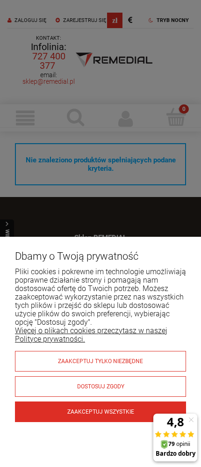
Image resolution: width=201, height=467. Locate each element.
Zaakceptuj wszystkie (100, 412)
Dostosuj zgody (100, 386)
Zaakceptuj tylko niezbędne (100, 361)
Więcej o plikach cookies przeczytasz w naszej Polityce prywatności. (91, 334)
